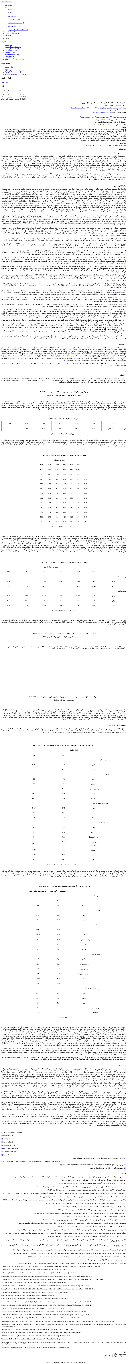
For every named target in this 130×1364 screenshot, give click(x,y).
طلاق (124, 145)
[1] (120, 161)
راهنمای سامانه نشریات (12, 33)
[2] (111, 244)
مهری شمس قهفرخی (102, 117)
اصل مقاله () (78, 108)
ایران (87, 145)
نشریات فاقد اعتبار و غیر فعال (14, 59)
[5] (115, 283)
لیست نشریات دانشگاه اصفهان (18, 30)
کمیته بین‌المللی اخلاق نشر (13, 72)
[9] (107, 355)
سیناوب (47, 1362)
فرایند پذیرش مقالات (14, 26)
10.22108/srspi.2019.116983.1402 (101, 112)
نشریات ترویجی (9, 56)
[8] (119, 304)
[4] (118, 275)
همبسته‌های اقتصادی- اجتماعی (112, 145)
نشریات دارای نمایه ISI (12, 48)
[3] (113, 266)
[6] (114, 290)
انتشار (10, 9)
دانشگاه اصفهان (10, 67)
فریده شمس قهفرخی (87, 117)
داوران (10, 12)
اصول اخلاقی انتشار (14, 19)
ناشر (6, 7)
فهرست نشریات (10, 31)
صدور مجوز (12, 16)
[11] (96, 620)
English (7, 38)
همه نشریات (8, 45)
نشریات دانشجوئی (10, 57)
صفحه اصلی (8, 5)
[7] (113, 297)
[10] (65, 360)
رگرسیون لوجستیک (96, 145)
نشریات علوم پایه (10, 52)
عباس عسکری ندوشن (118, 117)
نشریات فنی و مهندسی (12, 54)
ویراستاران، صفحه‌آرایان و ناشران (15, 74)
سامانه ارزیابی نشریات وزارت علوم (16, 70)
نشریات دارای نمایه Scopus (13, 47)
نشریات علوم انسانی (11, 50)
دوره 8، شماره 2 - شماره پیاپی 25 (110, 108)
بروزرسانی (4, 82)
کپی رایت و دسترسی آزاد (16, 23)
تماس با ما (8, 35)
